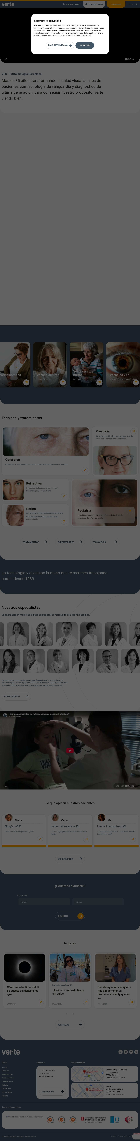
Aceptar (85, 45)
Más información (58, 45)
